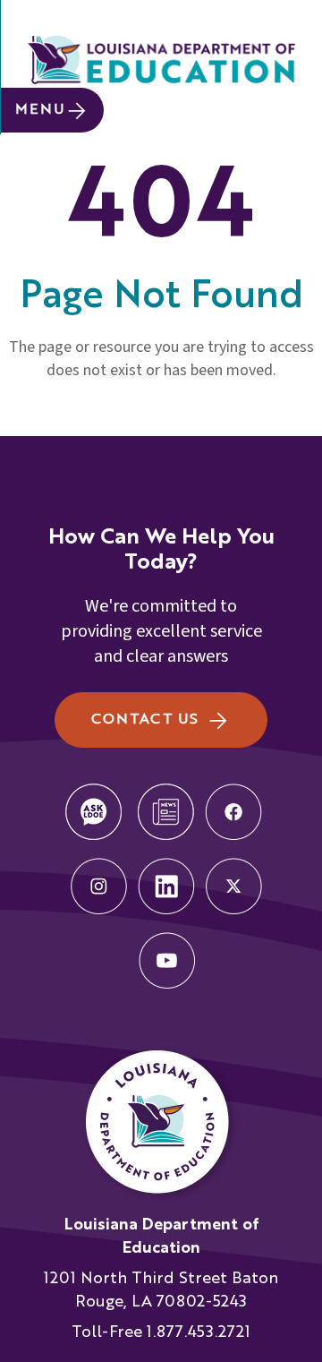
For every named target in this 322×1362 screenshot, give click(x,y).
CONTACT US (144, 720)
